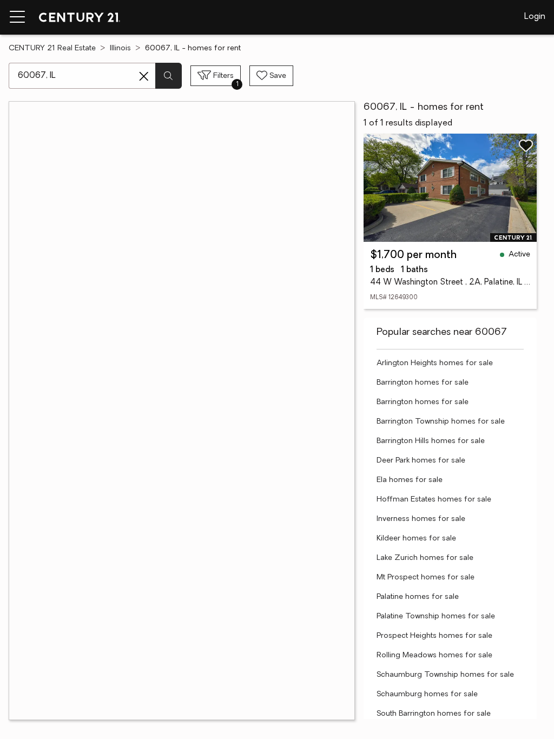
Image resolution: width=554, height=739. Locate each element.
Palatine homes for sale (418, 597)
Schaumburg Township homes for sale (445, 675)
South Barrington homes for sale (434, 714)
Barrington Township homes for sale (441, 422)
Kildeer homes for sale (416, 539)
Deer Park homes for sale (421, 461)
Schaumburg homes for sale (427, 694)
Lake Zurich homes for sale (425, 558)
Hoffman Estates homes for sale (434, 500)
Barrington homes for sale (423, 383)
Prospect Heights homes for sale (434, 636)
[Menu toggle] (17, 17)
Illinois (120, 48)
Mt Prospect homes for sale (425, 577)
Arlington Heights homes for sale (435, 363)
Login (534, 16)
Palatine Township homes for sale (436, 616)
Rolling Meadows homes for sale (434, 655)
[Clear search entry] (143, 76)
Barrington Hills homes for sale (431, 441)
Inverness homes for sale (421, 519)
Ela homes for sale (410, 480)
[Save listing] (525, 145)
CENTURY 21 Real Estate (52, 48)
